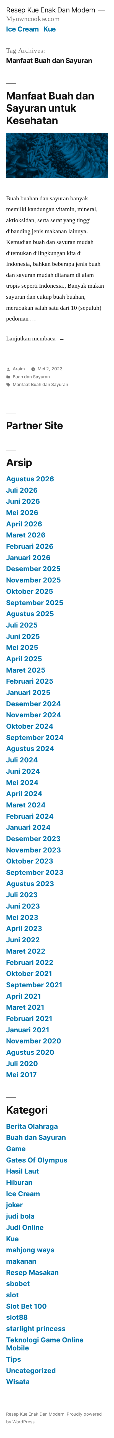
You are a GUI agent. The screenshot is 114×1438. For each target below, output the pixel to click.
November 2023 (33, 850)
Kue (49, 29)
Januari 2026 (28, 557)
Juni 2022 (23, 940)
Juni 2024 (23, 771)
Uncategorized (31, 1370)
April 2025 (24, 659)
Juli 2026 (22, 490)
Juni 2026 (23, 501)
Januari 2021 (27, 1030)
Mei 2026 (22, 512)
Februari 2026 (29, 546)
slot (12, 1295)
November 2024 (33, 715)
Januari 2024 (28, 827)
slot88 (17, 1317)
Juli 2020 (22, 1063)
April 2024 (24, 793)
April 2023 (24, 928)
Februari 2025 (29, 681)
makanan (21, 1261)
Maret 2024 (26, 805)
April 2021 (23, 996)
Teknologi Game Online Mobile (45, 1344)
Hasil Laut (22, 1171)
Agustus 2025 (30, 614)
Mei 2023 (22, 917)
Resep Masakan (32, 1272)
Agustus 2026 (30, 479)
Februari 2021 (29, 1018)
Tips (13, 1359)
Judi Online (25, 1227)
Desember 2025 (33, 569)
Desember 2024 (33, 704)
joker (14, 1205)
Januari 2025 (28, 692)
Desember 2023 (33, 839)
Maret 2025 (25, 670)
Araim (19, 368)
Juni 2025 (23, 636)
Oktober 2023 (29, 861)
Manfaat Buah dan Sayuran (40, 384)
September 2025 (34, 603)
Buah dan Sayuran (31, 376)
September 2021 (34, 985)
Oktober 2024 (29, 726)
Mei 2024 (22, 782)
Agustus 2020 (30, 1052)
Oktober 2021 (29, 973)
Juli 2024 (22, 760)
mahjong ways (30, 1250)
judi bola (20, 1216)
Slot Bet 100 (26, 1306)
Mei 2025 (22, 647)
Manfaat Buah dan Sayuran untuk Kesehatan (50, 108)
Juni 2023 (23, 906)
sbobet (18, 1283)
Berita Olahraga (32, 1126)
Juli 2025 (22, 625)
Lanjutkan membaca (35, 338)
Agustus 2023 (30, 884)
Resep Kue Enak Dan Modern (50, 10)
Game (16, 1149)
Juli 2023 (22, 895)
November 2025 (33, 580)
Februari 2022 (29, 962)
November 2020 (33, 1041)
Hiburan (19, 1182)
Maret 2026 (25, 535)
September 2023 (34, 872)
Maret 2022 (25, 951)
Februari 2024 (30, 816)
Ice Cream (22, 29)
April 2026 (24, 524)
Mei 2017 (21, 1074)
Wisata (18, 1381)
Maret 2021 (25, 1007)
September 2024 (35, 737)
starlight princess (36, 1328)
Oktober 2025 (29, 591)
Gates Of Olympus (37, 1160)
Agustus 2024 (30, 748)
